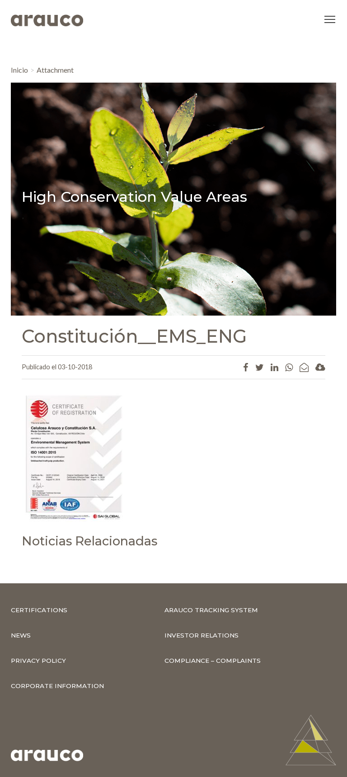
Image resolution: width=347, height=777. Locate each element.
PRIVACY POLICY (38, 660)
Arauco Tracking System (211, 610)
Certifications (39, 610)
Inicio (19, 69)
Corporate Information (57, 685)
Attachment (55, 69)
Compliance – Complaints (212, 660)
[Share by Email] (304, 367)
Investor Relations (201, 635)
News (21, 635)
